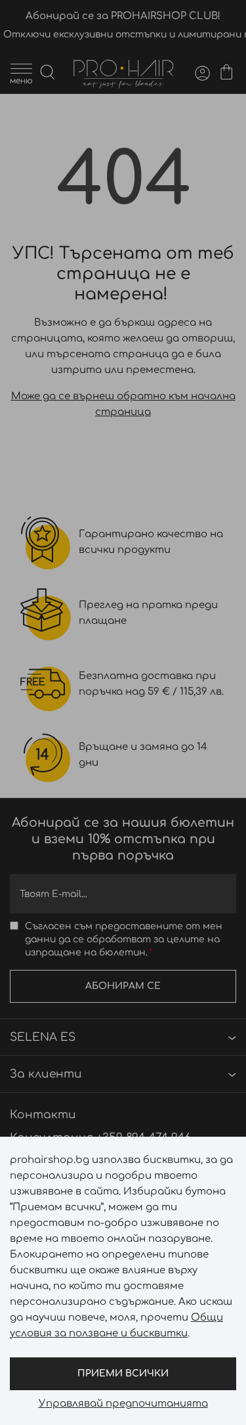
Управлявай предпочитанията (123, 1404)
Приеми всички (123, 1373)
